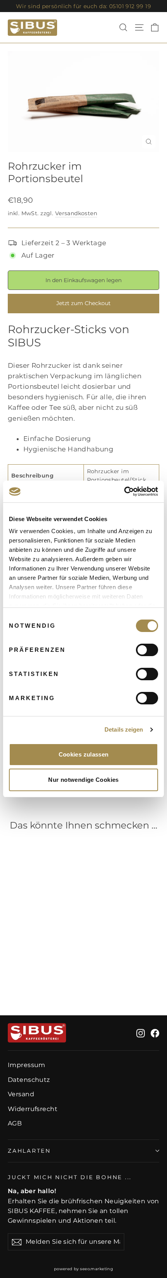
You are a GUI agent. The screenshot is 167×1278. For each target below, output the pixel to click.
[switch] (147, 650)
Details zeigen (123, 729)
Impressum (26, 1065)
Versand (21, 1094)
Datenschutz (29, 1079)
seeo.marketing (96, 1268)
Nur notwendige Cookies (83, 779)
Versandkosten (76, 213)
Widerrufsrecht (32, 1109)
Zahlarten (29, 1151)
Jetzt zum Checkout (83, 303)
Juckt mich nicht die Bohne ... (70, 1177)
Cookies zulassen (84, 754)
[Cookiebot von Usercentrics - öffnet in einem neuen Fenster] (124, 491)
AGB (15, 1123)
